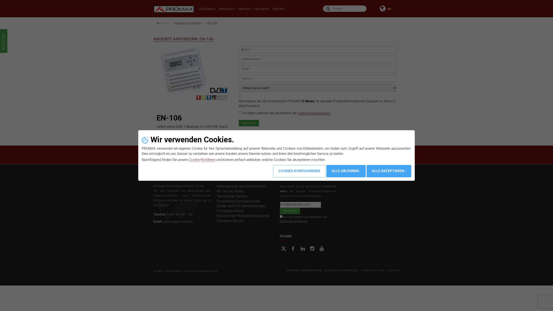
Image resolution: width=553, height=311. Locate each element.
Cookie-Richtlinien (202, 160)
